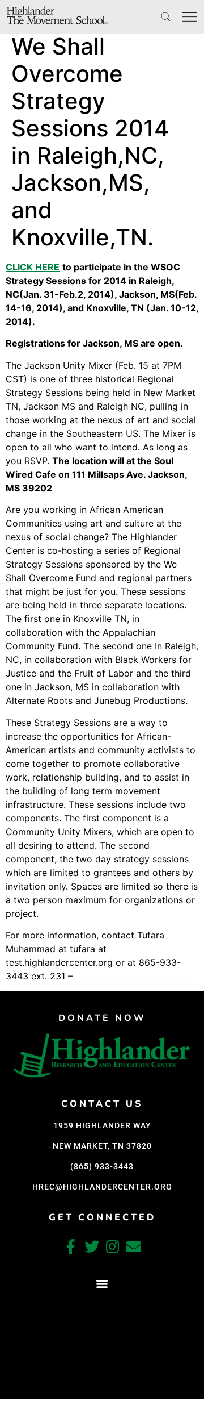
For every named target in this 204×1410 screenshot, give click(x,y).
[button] (102, 1283)
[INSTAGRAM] (112, 1246)
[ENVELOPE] (133, 1246)
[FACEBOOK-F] (70, 1246)
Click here (33, 267)
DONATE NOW (102, 1018)
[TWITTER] (91, 1246)
